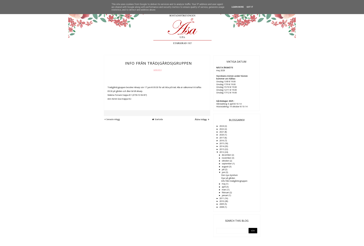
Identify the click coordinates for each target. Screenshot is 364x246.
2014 (222, 146)
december (227, 155)
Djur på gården (228, 178)
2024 (222, 126)
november (227, 158)
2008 (222, 207)
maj (224, 183)
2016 (222, 140)
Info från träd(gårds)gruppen (234, 181)
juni (224, 172)
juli (223, 169)
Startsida (159, 119)
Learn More (237, 7)
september (227, 163)
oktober (226, 160)
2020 (222, 134)
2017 (222, 137)
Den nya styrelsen (229, 175)
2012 (222, 152)
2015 (222, 143)
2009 (222, 204)
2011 (222, 198)
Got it (250, 7)
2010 (222, 201)
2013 (222, 149)
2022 (222, 129)
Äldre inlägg (201, 119)
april (224, 186)
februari (225, 192)
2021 (222, 131)
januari (225, 195)
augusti (225, 166)
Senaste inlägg (113, 119)
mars (224, 189)
